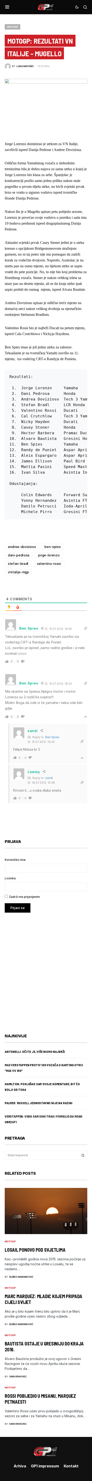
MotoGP (12, 26)
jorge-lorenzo (48, 555)
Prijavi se (17, 908)
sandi (49, 778)
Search (83, 1155)
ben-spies (52, 547)
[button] (7, 7)
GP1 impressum (45, 1466)
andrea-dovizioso (22, 547)
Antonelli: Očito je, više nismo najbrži (35, 1052)
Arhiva (20, 1466)
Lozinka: (10, 878)
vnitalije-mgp (18, 572)
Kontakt (71, 1466)
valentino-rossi (49, 564)
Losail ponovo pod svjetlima (35, 1250)
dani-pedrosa (18, 555)
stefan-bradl (18, 564)
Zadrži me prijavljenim (24, 897)
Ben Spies (52, 737)
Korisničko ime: (15, 859)
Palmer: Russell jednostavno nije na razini (38, 1103)
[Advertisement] (46, 969)
